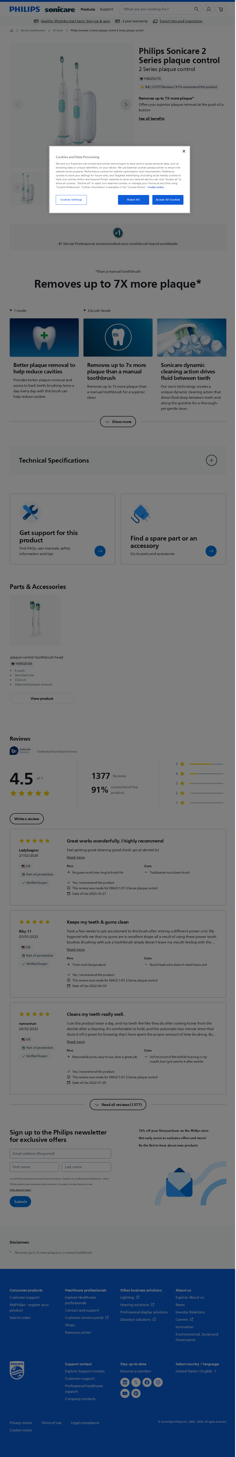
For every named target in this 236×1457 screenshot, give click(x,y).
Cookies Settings (71, 200)
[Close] (184, 151)
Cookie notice (156, 187)
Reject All (133, 200)
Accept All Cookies (168, 200)
